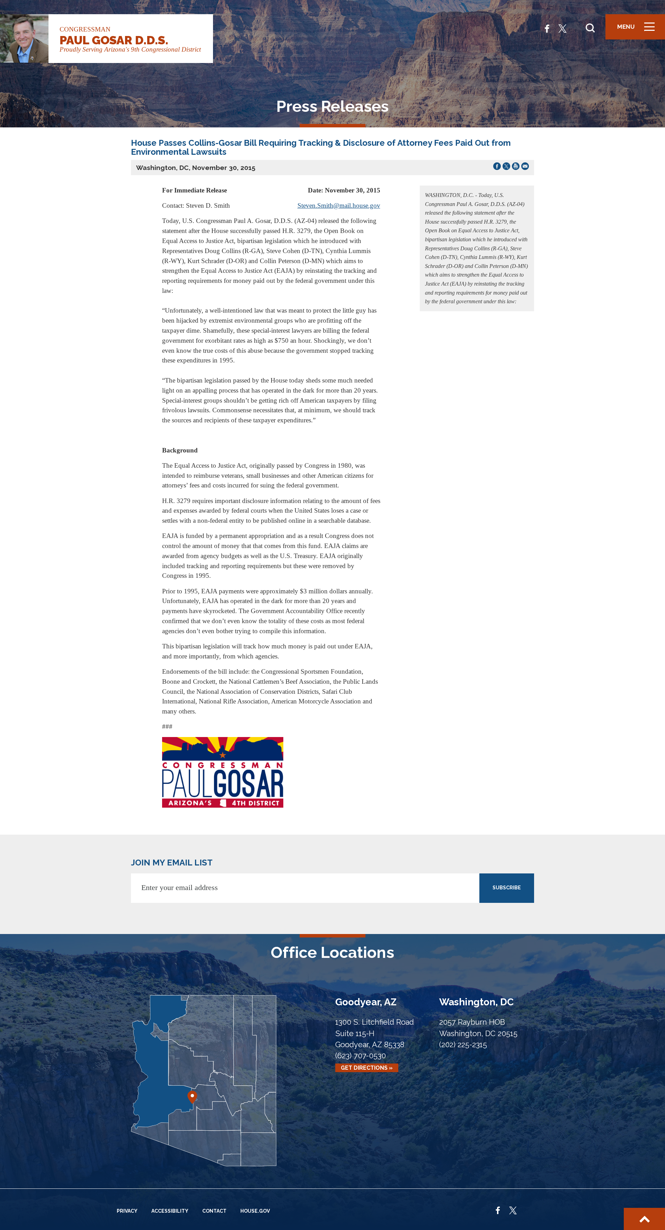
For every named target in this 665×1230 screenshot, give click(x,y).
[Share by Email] (525, 167)
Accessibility (169, 1211)
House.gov (255, 1211)
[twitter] (562, 28)
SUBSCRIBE (507, 887)
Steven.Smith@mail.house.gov (339, 205)
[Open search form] (590, 28)
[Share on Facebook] (497, 167)
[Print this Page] (516, 167)
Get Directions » (367, 1068)
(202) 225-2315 (463, 1044)
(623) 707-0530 (360, 1055)
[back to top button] (644, 1219)
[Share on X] (506, 167)
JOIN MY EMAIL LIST (172, 863)
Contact (214, 1211)
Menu (638, 30)
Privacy (127, 1211)
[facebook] (547, 28)
